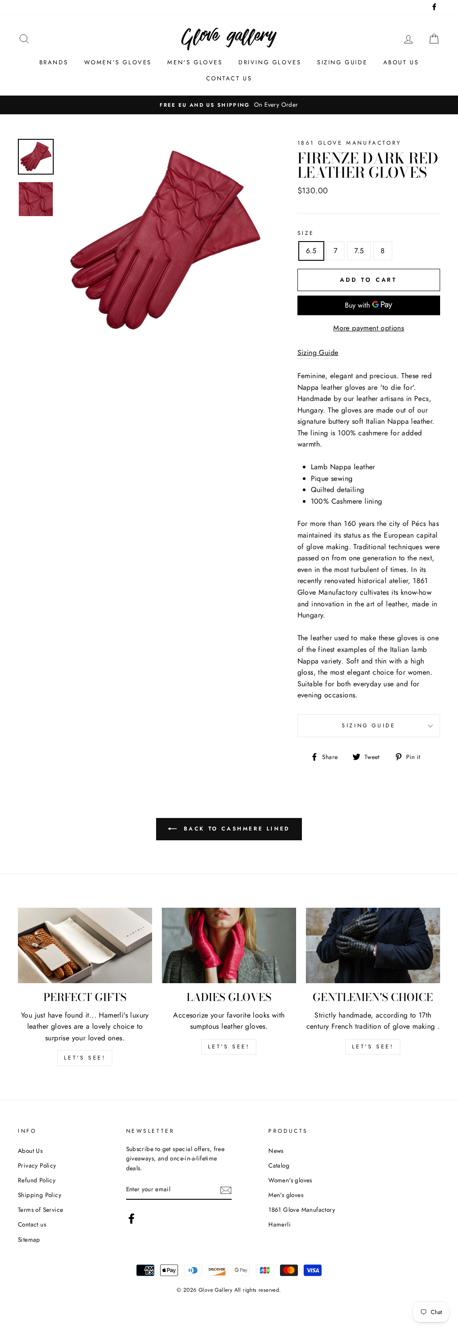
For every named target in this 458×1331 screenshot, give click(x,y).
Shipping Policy (39, 1194)
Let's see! (85, 1058)
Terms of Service (40, 1209)
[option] (229, 105)
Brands (53, 62)
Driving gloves (269, 62)
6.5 (311, 251)
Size (305, 233)
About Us (30, 1150)
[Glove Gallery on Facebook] (131, 1218)
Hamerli (279, 1224)
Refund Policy (36, 1180)
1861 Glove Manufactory (301, 1209)
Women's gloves (118, 62)
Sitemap (29, 1239)
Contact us (229, 78)
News (276, 1150)
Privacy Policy (37, 1165)
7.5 (359, 251)
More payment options (368, 328)
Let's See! (229, 1047)
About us (401, 62)
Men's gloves (194, 62)
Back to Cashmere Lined (235, 829)
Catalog (278, 1165)
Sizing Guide (342, 62)
